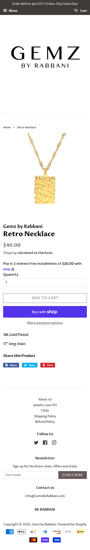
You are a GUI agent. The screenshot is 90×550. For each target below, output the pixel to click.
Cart (83, 11)
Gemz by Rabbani (44, 524)
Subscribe (72, 475)
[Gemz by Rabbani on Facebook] (45, 443)
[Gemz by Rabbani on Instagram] (54, 443)
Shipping (10, 253)
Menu (12, 11)
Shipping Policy (45, 416)
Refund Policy (45, 422)
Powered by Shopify (72, 524)
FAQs (45, 411)
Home (6, 127)
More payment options (45, 323)
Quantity (10, 274)
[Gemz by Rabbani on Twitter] (36, 443)
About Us (45, 400)
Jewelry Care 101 (45, 405)
